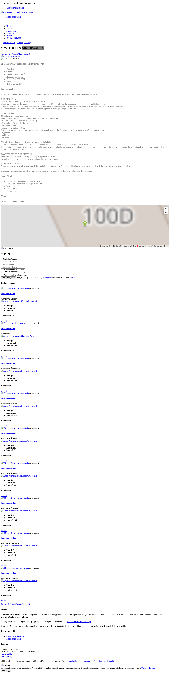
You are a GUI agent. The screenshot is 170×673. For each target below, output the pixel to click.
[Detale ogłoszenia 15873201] (15, 428)
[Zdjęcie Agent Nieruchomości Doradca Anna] (17, 336)
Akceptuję (6, 671)
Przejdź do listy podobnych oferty (17, 42)
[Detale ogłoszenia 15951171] (15, 323)
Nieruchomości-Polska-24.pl (79, 621)
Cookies (101, 661)
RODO (73, 278)
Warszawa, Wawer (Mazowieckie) (15, 54)
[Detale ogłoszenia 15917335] (15, 568)
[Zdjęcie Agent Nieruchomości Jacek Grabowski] (19, 301)
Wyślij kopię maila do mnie (15, 275)
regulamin (46, 278)
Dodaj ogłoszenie (13, 639)
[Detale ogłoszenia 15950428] (15, 498)
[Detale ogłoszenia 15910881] (15, 393)
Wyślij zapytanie (8, 278)
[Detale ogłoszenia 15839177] (15, 463)
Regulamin (72, 661)
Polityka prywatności (87, 661)
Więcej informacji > (149, 668)
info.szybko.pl (7, 656)
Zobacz (4, 321)
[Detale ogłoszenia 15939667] (15, 288)
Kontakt (110, 661)
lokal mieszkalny (8, 293)
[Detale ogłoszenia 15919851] (15, 358)
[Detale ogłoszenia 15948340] (15, 533)
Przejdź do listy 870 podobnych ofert (16, 604)
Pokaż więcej (86, 171)
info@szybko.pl (7, 654)
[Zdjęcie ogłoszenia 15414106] (10, 56)
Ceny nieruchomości (15, 8)
